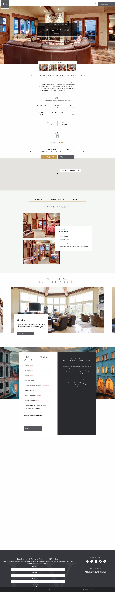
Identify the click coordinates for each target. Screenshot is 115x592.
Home (49, 24)
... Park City (55, 24)
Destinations (60, 3)
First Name (38, 572)
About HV (80, 3)
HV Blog (89, 3)
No (26, 412)
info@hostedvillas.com (77, 387)
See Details (21, 333)
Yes (26, 410)
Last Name (38, 578)
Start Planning (105, 4)
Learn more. (65, 589)
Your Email (38, 566)
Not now (27, 419)
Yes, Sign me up (29, 418)
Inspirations (71, 3)
